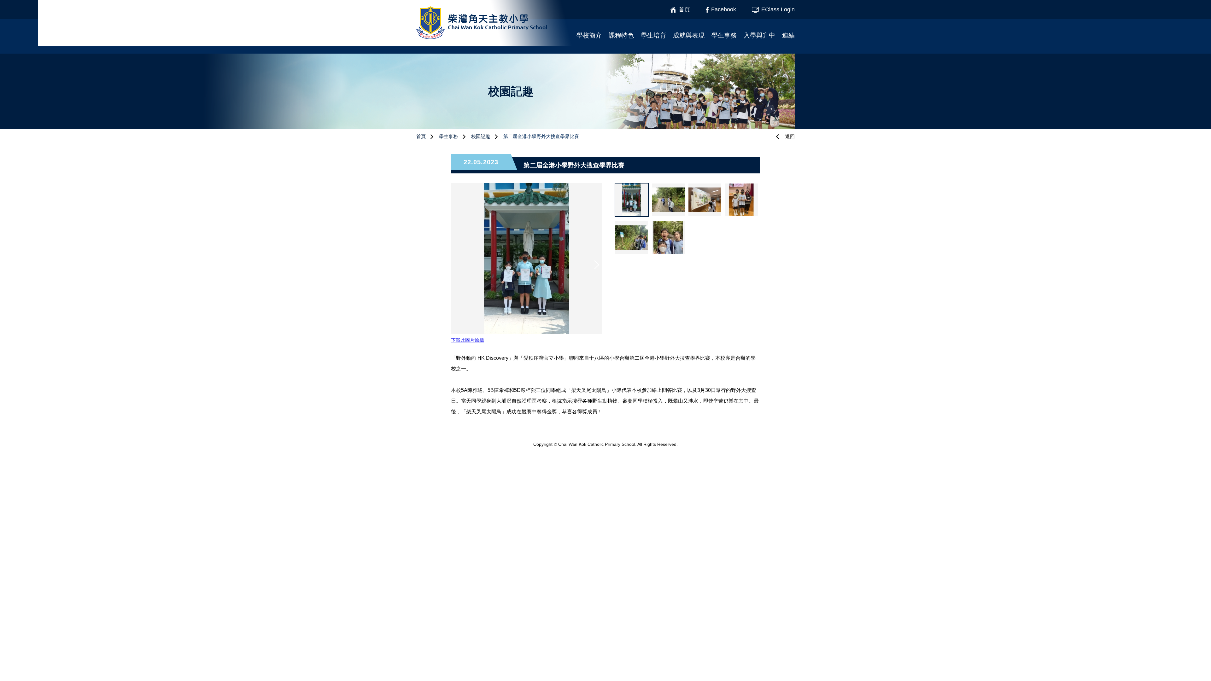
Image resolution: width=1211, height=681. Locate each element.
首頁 (421, 136)
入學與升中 (759, 35)
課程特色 (621, 35)
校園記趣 (480, 136)
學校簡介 (589, 35)
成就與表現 (689, 35)
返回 (790, 136)
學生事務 (724, 35)
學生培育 (653, 35)
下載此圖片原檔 (467, 340)
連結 (788, 35)
